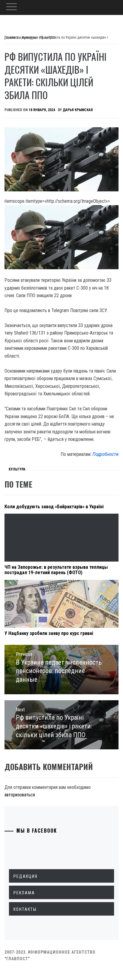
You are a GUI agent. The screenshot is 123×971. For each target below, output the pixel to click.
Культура (17, 469)
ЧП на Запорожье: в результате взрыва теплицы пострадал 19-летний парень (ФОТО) (56, 569)
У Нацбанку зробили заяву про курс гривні (48, 633)
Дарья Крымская (78, 110)
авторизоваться (19, 795)
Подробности (106, 454)
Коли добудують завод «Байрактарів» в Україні (54, 506)
